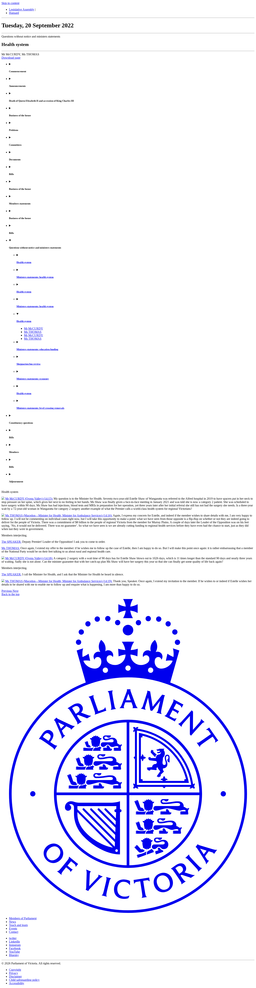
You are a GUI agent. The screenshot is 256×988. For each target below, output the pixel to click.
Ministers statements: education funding (37, 349)
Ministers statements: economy (32, 378)
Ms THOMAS (32, 331)
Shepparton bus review (28, 364)
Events (13, 928)
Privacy (13, 973)
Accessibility (16, 983)
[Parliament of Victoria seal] (128, 912)
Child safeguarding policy (24, 979)
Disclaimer (15, 976)
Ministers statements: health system (35, 277)
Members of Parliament (23, 918)
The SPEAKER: (11, 541)
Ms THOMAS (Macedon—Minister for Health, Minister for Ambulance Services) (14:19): (58, 581)
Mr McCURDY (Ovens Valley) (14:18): (29, 558)
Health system (23, 262)
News (12, 921)
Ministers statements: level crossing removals (40, 408)
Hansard (14, 12)
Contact (13, 931)
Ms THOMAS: (10, 548)
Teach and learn (18, 925)
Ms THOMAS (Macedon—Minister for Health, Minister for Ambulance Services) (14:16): (58, 515)
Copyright (15, 969)
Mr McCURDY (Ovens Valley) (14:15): (29, 498)
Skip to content (10, 3)
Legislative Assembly (21, 9)
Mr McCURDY (33, 328)
